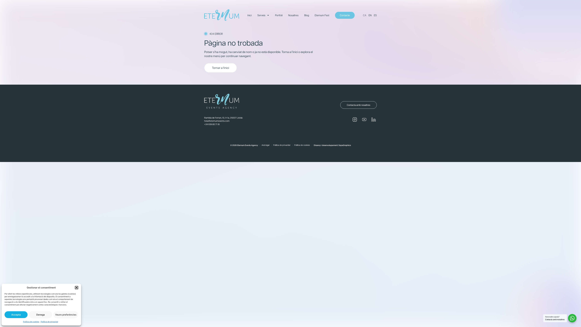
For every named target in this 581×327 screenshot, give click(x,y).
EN (370, 15)
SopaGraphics (344, 145)
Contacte (345, 15)
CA (364, 15)
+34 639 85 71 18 (212, 124)
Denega (40, 314)
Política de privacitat (49, 321)
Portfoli (278, 15)
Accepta (16, 314)
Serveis (261, 15)
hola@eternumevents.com (217, 120)
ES (375, 15)
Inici (250, 15)
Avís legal (265, 145)
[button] (76, 287)
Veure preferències (65, 314)
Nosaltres (293, 15)
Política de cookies (31, 321)
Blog (306, 15)
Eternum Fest (322, 15)
